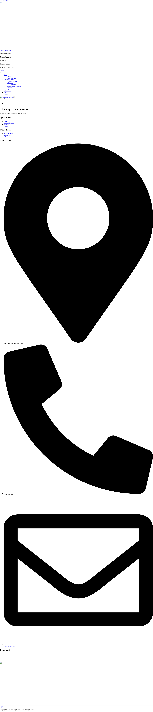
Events (5, 92)
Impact (9, 76)
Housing (9, 87)
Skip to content (4, 1)
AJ (8, 89)
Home (5, 75)
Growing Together (9, 79)
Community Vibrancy (13, 84)
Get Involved (7, 91)
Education (10, 83)
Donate (6, 94)
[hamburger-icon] (0, 72)
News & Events (11, 78)
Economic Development (14, 86)
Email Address (5, 50)
